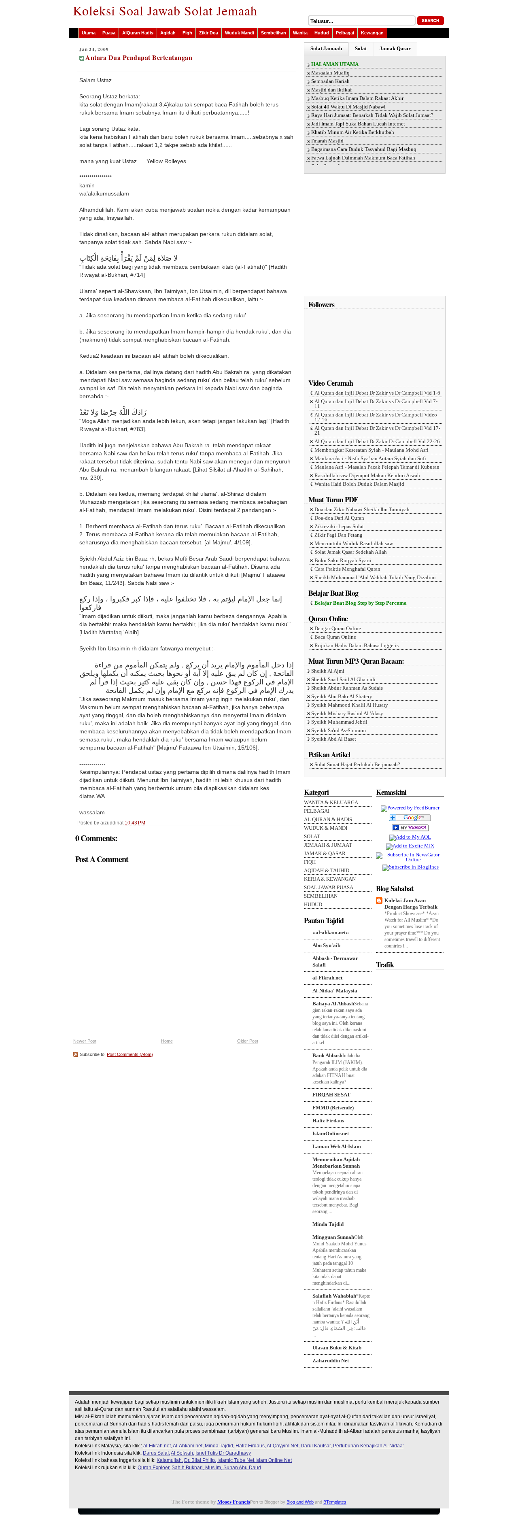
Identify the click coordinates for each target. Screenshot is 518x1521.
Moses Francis (233, 1502)
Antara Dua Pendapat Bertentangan (138, 57)
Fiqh (187, 32)
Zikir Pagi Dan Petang (338, 535)
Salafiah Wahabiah (334, 1296)
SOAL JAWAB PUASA (328, 887)
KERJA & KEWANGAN (330, 879)
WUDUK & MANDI (325, 828)
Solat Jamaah (326, 48)
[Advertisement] (376, 237)
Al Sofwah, (182, 1453)
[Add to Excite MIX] (410, 846)
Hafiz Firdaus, (251, 1445)
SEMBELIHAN (321, 896)
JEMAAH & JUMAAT (328, 845)
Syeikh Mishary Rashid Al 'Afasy (347, 713)
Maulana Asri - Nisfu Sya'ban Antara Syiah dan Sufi (370, 458)
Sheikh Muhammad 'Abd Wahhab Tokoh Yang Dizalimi (375, 577)
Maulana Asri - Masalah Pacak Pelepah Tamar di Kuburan (376, 467)
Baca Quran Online (335, 637)
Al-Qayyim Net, (283, 1445)
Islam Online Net (273, 1460)
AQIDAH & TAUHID (326, 870)
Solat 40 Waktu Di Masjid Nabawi (348, 106)
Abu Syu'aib (326, 945)
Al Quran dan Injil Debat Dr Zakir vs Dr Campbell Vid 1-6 (377, 393)
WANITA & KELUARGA (331, 802)
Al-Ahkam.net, (188, 1445)
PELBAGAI (316, 811)
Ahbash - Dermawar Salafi (335, 961)
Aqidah (168, 32)
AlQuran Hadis (137, 32)
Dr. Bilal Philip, (200, 1460)
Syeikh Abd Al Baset (333, 739)
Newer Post (84, 1041)
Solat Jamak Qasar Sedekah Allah (350, 552)
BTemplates (334, 1502)
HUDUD (313, 904)
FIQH (310, 862)
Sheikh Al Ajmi (327, 671)
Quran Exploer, (154, 1467)
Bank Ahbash (327, 1055)
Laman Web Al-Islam (336, 1146)
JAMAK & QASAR (325, 853)
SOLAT (312, 836)
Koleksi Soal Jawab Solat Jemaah (165, 10)
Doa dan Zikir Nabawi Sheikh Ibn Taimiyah (362, 509)
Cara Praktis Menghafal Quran (347, 569)
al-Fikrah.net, (157, 1445)
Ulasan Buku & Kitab (336, 1348)
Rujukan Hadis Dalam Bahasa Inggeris (356, 645)
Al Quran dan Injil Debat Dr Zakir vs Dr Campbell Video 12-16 (375, 417)
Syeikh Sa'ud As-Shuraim (338, 730)
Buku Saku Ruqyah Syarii (343, 560)
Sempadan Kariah (330, 81)
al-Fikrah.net (327, 978)
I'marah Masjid (327, 140)
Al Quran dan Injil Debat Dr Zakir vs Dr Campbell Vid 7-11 (375, 404)
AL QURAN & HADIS (328, 819)
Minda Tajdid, (219, 1445)
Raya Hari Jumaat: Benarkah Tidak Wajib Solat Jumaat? (372, 115)
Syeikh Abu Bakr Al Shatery (341, 696)
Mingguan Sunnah (333, 1237)
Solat (361, 48)
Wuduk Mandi (239, 32)
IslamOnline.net (330, 1133)
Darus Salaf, (156, 1453)
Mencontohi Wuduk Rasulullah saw (353, 543)
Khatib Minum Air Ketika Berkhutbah (352, 132)
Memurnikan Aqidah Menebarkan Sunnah (336, 1162)
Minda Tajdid (328, 1224)
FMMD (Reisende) (333, 1108)
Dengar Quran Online (337, 628)
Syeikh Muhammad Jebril (339, 722)
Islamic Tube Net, (236, 1460)
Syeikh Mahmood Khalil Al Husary (349, 705)
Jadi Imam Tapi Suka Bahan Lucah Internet (358, 123)
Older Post (247, 1041)
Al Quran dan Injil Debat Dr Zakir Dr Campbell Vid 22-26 (377, 441)
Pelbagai (345, 32)
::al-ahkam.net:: (330, 932)
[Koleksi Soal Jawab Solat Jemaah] (410, 832)
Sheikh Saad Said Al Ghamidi (343, 679)
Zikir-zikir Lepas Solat (339, 526)
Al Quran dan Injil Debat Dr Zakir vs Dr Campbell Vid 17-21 (377, 430)
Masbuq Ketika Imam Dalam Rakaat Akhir (357, 98)
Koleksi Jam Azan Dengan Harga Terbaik (410, 903)
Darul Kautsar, (316, 1445)
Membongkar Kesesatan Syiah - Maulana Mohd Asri (371, 450)
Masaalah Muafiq (330, 72)
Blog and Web (300, 1502)
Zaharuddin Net (330, 1360)
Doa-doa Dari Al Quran (339, 518)
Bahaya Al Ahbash (333, 1004)
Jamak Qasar (395, 48)
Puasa (108, 32)
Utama (89, 32)
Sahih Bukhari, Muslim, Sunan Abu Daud (216, 1467)
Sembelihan (273, 32)
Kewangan (372, 32)
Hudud (321, 32)
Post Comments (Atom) (130, 1054)
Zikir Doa (208, 32)
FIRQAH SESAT (331, 1095)
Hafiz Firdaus (328, 1120)
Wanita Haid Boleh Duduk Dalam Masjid (359, 484)
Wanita (300, 32)
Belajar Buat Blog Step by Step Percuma (360, 603)
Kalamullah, (170, 1460)
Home (167, 1041)
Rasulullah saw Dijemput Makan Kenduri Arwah (367, 475)
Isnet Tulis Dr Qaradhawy (223, 1453)
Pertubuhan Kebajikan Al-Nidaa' (368, 1445)
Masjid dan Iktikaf (331, 89)
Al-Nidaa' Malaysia (334, 991)
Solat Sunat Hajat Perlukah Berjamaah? (357, 764)
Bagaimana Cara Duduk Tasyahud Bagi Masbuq (363, 149)
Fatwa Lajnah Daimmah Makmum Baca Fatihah (363, 157)
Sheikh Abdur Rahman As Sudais (347, 688)
